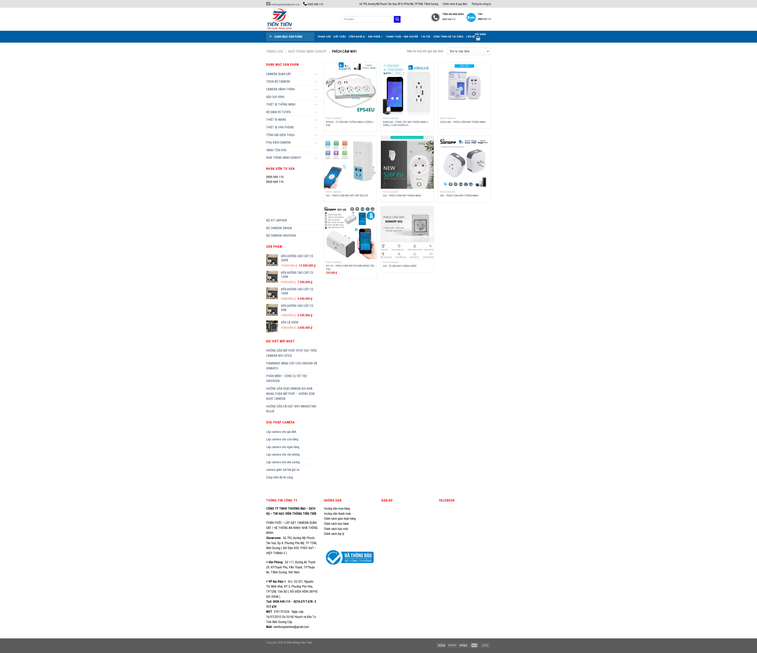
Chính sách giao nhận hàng (340, 518)
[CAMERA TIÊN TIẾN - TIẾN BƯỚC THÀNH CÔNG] (301, 19)
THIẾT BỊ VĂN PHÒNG (280, 127)
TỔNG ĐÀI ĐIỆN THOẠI (280, 135)
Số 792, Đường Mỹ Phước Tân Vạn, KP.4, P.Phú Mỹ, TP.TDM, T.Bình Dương (398, 4)
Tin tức (426, 36)
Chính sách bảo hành (336, 524)
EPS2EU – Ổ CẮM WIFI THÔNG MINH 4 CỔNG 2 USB (350, 124)
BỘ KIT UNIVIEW (276, 220)
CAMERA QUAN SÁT (278, 74)
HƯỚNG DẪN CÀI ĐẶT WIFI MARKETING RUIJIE (291, 409)
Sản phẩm (374, 36)
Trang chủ (274, 51)
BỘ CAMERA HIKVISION (281, 235)
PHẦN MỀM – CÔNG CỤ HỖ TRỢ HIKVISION (286, 378)
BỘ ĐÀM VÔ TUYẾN (278, 112)
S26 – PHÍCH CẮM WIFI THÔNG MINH (402, 195)
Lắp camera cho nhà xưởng (283, 462)
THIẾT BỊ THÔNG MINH (280, 104)
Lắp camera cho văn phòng (283, 454)
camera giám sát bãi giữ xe (282, 470)
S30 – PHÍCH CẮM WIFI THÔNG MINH (459, 195)
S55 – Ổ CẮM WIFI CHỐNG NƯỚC (400, 265)
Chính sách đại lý (334, 534)
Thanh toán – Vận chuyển (402, 36)
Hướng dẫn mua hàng (337, 508)
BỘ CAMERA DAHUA (279, 228)
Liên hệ (470, 36)
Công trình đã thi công (448, 36)
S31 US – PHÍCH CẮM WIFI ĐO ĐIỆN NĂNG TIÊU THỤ (350, 267)
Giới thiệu (339, 36)
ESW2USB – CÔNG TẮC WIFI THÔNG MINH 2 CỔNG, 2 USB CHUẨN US (405, 124)
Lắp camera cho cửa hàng (282, 439)
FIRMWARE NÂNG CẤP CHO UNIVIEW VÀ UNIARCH (291, 366)
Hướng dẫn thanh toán (337, 514)
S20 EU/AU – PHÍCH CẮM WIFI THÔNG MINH (463, 122)
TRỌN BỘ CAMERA (278, 81)
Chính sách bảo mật (336, 529)
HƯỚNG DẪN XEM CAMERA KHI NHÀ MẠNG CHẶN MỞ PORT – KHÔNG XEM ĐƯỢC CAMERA (290, 394)
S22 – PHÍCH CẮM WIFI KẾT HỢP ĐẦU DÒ (347, 195)
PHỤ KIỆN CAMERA (278, 142)
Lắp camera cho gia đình (281, 432)
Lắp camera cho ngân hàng (282, 447)
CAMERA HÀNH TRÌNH (280, 89)
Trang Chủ (324, 36)
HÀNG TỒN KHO (276, 150)
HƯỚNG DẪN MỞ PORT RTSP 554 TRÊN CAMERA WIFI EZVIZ (291, 353)
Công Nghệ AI (357, 36)
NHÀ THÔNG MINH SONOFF (307, 51)
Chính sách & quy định (455, 4)
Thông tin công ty (481, 4)
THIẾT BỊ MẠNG (276, 119)
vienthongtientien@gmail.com (285, 4)
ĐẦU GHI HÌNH (275, 97)
